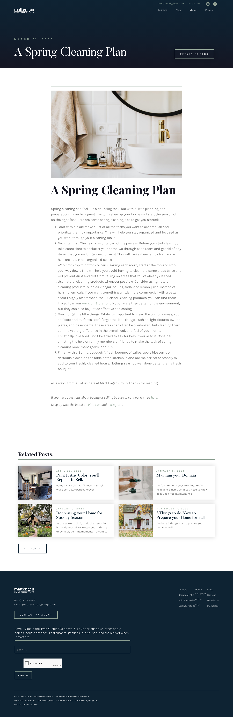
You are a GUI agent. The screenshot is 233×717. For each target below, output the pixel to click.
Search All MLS (186, 595)
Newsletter (213, 600)
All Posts (32, 548)
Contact (210, 10)
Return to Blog (194, 54)
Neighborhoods (186, 605)
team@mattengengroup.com (171, 3)
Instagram (213, 605)
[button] (162, 10)
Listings (163, 10)
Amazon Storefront (96, 303)
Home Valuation (200, 591)
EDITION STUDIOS (30, 705)
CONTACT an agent (36, 614)
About (193, 10)
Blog (178, 10)
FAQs (198, 604)
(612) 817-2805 (195, 3)
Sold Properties (186, 600)
